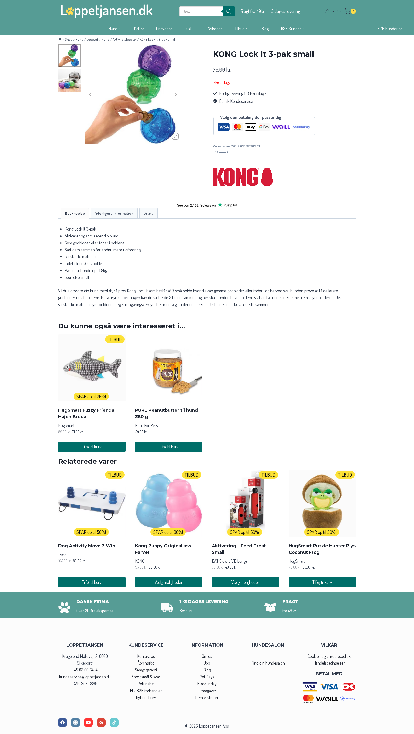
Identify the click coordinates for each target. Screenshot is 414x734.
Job (207, 662)
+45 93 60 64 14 (85, 669)
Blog (265, 28)
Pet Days (207, 676)
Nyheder (215, 28)
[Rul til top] (402, 729)
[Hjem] (60, 39)
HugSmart (66, 425)
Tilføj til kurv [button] (92, 446)
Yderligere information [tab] (114, 213)
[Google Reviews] (101, 722)
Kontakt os (146, 656)
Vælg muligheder (169, 582)
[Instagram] (75, 722)
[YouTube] (88, 722)
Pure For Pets (146, 425)
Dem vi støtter (206, 697)
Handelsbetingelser (329, 662)
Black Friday (207, 683)
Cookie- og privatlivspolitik (329, 656)
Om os (207, 656)
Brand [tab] (149, 213)
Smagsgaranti (146, 669)
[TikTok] (114, 722)
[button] (332, 11)
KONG (139, 561)
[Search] (229, 11)
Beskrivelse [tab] (75, 213)
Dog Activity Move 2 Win (86, 546)
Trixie (62, 554)
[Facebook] (62, 722)
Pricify (223, 151)
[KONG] (243, 176)
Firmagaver (207, 690)
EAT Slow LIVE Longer (230, 561)
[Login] (329, 11)
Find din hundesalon (268, 662)
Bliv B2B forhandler (146, 690)
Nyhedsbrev (146, 697)
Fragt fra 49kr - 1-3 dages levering (270, 11)
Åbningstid (146, 662)
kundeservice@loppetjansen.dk (85, 676)
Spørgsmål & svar (146, 676)
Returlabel (146, 683)
